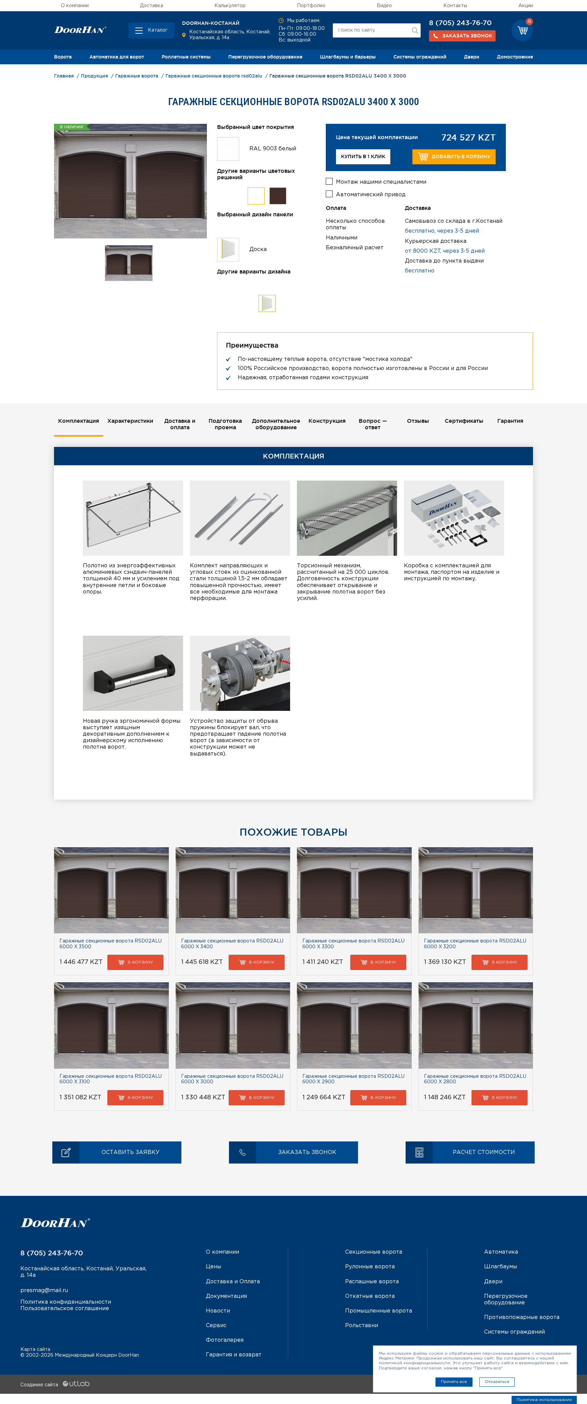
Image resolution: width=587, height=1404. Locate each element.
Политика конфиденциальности (65, 1302)
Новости (218, 1311)
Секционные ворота (373, 1252)
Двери (471, 57)
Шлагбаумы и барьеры (348, 57)
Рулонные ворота (370, 1266)
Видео (384, 6)
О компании (75, 6)
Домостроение (515, 57)
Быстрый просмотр (111, 890)
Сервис (216, 1325)
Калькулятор (230, 6)
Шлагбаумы (500, 1266)
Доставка (151, 6)
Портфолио (311, 6)
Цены (213, 1266)
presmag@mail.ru (44, 1290)
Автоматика (501, 1252)
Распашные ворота (372, 1281)
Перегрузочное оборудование (265, 57)
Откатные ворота (370, 1296)
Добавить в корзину (461, 156)
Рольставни (361, 1325)
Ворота (63, 57)
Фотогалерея (225, 1340)
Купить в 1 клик (363, 156)
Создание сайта (39, 1385)
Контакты (455, 6)
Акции (525, 6)
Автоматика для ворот (116, 57)
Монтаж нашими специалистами (381, 182)
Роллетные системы (186, 57)
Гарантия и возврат (234, 1354)
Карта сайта (35, 1350)
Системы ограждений (419, 57)
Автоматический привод (371, 194)
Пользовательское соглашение (64, 1308)
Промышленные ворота (378, 1311)
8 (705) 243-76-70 (460, 23)
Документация (226, 1296)
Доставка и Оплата (233, 1281)
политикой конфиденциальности (414, 1363)
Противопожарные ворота (521, 1317)
